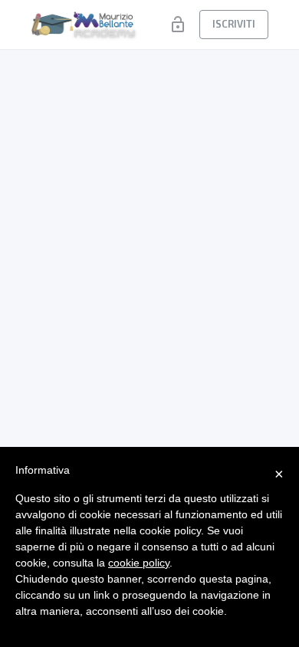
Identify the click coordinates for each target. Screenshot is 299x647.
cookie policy (138, 563)
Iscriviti (233, 24)
